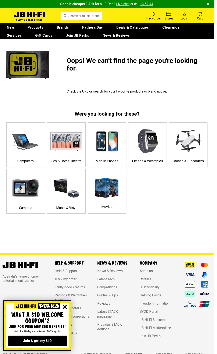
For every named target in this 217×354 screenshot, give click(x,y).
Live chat (122, 4)
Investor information (155, 303)
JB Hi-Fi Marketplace (155, 328)
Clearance (170, 27)
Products (35, 27)
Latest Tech (106, 279)
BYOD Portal (149, 312)
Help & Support (66, 271)
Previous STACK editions (109, 326)
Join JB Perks (77, 35)
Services (14, 35)
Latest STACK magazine (107, 314)
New (10, 27)
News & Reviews (116, 35)
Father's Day (92, 27)
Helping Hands (150, 295)
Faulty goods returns (70, 287)
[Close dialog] (65, 307)
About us (146, 271)
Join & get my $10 (37, 341)
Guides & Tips (107, 295)
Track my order (66, 279)
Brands (63, 27)
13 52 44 (146, 4)
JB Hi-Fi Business (153, 320)
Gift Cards (43, 35)
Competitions (107, 287)
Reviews (103, 303)
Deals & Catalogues (132, 27)
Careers (145, 279)
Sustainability (150, 287)
